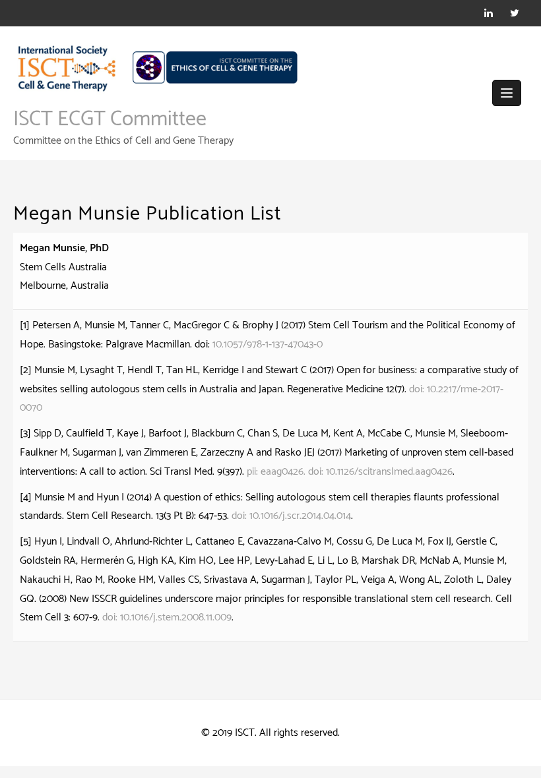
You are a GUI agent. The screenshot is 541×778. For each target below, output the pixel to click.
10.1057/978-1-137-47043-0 (267, 344)
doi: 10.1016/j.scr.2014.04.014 (291, 516)
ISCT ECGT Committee (110, 119)
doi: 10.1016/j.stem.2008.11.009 (167, 617)
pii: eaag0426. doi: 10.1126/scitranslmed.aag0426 (350, 472)
